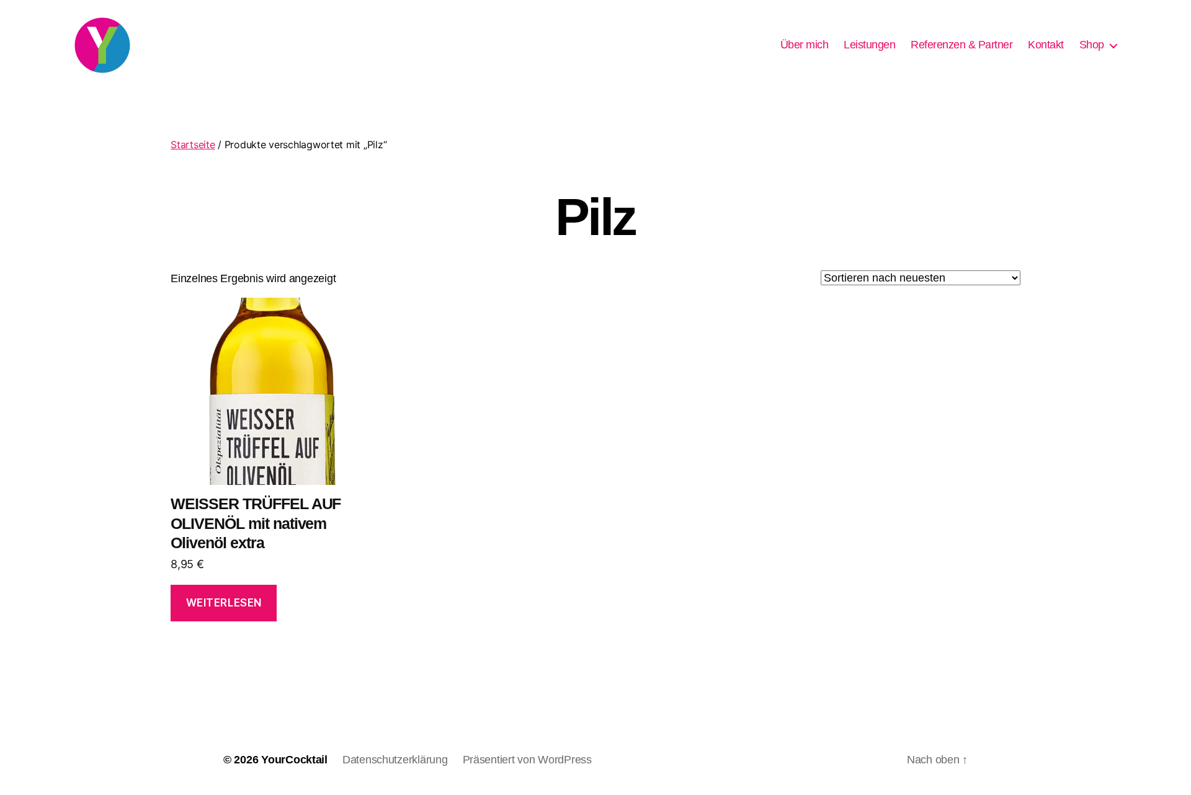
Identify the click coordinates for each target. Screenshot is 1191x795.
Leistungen (869, 44)
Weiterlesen (224, 603)
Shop (1091, 44)
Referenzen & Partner (961, 44)
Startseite (193, 144)
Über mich (804, 44)
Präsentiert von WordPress (527, 759)
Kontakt (1046, 44)
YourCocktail (294, 759)
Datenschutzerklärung (395, 759)
